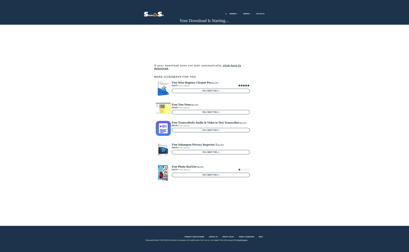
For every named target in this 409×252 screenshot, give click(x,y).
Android (246, 14)
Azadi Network (242, 240)
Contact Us (213, 237)
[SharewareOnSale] (154, 13)
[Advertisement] (204, 5)
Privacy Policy (228, 237)
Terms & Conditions (246, 237)
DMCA (261, 237)
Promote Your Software (194, 237)
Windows (233, 14)
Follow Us (260, 14)
